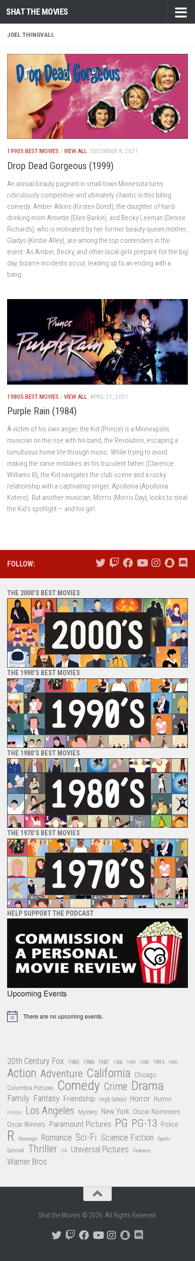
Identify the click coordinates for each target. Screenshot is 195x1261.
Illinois (14, 1112)
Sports (164, 1138)
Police (169, 1125)
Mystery (88, 1111)
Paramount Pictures (80, 1124)
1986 (88, 1061)
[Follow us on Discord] (183, 563)
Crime (115, 1086)
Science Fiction (127, 1137)
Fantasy (46, 1098)
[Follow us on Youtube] (142, 563)
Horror (140, 1098)
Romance (56, 1137)
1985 (73, 1061)
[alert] (97, 1016)
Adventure (61, 1074)
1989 (131, 1062)
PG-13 (144, 1123)
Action (21, 1073)
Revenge (27, 1138)
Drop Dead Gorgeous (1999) (60, 166)
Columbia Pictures (30, 1087)
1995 (158, 1062)
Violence (142, 1150)
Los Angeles (50, 1110)
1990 (144, 1062)
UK (64, 1151)
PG (121, 1123)
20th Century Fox (35, 1061)
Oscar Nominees (156, 1111)
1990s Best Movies (33, 150)
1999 (172, 1062)
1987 (103, 1062)
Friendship (79, 1098)
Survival (15, 1150)
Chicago (145, 1075)
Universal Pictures (100, 1149)
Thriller (42, 1149)
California (109, 1073)
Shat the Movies (37, 12)
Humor (163, 1099)
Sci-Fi (86, 1137)
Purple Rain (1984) (42, 411)
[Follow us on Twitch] (114, 563)
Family (18, 1098)
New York (115, 1111)
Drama (147, 1086)
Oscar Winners (26, 1124)
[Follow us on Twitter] (101, 563)
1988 (118, 1062)
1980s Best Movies (33, 396)
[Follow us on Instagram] (155, 563)
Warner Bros (27, 1162)
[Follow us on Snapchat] (169, 563)
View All (75, 150)
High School (112, 1099)
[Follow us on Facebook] (128, 563)
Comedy (78, 1086)
